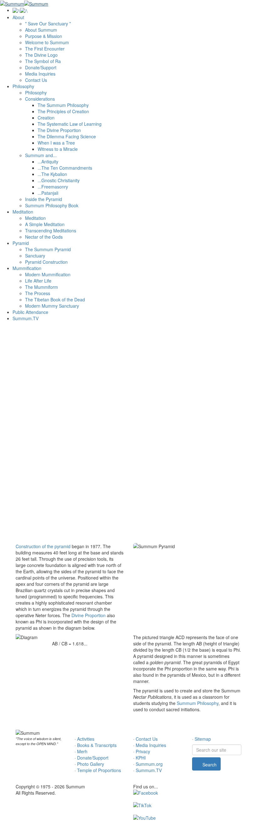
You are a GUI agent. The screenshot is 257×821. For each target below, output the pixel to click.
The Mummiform (41, 287)
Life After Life (38, 281)
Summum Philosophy (197, 703)
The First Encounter (45, 48)
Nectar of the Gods (44, 237)
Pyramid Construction (46, 262)
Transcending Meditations (50, 230)
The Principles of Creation (63, 111)
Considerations (40, 99)
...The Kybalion (52, 174)
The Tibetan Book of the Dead (55, 299)
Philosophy (23, 86)
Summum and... (41, 155)
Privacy (143, 751)
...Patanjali (48, 193)
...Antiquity (48, 161)
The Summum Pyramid (48, 249)
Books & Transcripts (97, 745)
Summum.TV (26, 318)
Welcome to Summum (47, 42)
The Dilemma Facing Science (67, 136)
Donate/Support (40, 67)
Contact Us (36, 80)
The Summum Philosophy (63, 105)
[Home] (20, 10)
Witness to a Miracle (58, 149)
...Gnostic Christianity (59, 180)
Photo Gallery (90, 764)
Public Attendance (30, 312)
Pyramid (21, 243)
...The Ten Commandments (65, 168)
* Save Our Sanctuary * (48, 23)
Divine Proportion (88, 615)
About (18, 17)
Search (209, 764)
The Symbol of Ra (43, 61)
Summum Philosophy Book (51, 205)
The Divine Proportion (59, 130)
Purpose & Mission (43, 36)
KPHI (141, 758)
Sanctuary (35, 255)
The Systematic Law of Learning (70, 124)
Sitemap (203, 739)
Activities (85, 739)
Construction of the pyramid (43, 546)
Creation (46, 117)
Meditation (23, 212)
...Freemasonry (53, 186)
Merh (82, 751)
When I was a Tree (56, 143)
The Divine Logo (41, 55)
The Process (37, 293)
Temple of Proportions (99, 770)
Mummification (27, 268)
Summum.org (149, 764)
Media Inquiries (40, 74)
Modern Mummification (48, 274)
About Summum (41, 30)
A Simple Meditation (45, 224)
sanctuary (148, 409)
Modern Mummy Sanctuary (52, 306)
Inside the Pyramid (43, 199)
